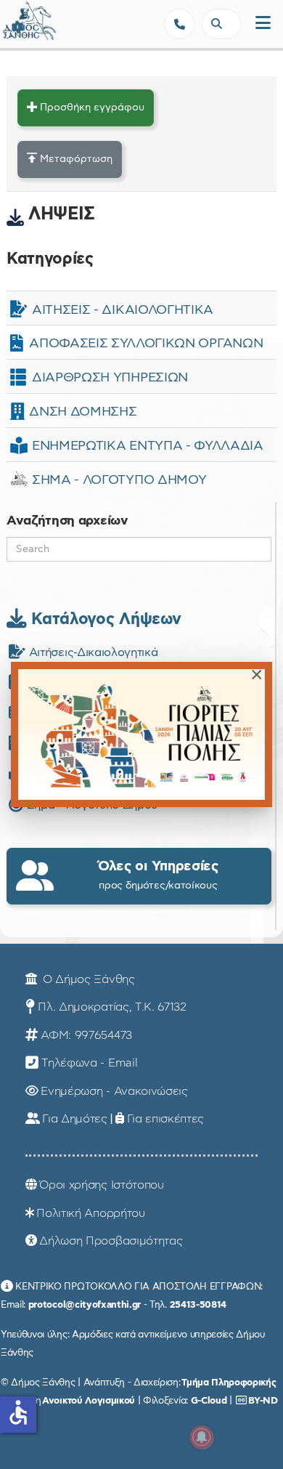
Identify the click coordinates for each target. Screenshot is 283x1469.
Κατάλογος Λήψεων (104, 619)
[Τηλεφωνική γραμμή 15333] (179, 24)
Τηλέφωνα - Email (89, 1063)
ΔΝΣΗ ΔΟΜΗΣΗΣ (82, 411)
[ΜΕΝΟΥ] (263, 23)
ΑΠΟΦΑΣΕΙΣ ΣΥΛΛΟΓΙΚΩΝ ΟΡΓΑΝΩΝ (146, 343)
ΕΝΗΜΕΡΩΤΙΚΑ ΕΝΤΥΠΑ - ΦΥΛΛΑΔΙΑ (147, 446)
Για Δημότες (74, 1119)
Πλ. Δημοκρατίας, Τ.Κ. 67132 (112, 1007)
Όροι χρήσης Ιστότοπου (101, 1185)
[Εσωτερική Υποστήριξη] (18, 25)
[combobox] (221, 24)
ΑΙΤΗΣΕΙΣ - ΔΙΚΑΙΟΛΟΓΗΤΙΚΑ (122, 310)
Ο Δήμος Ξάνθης (86, 979)
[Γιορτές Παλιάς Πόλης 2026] (141, 734)
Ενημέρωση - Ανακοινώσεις (114, 1091)
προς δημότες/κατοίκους (158, 875)
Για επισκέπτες (166, 1119)
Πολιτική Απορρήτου (90, 1213)
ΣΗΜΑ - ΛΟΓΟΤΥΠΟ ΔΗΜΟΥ (119, 480)
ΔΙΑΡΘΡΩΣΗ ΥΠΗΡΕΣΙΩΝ (110, 377)
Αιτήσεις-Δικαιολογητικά (91, 652)
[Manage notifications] (201, 1437)
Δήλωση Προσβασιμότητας (110, 1241)
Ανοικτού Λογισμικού (88, 1401)
